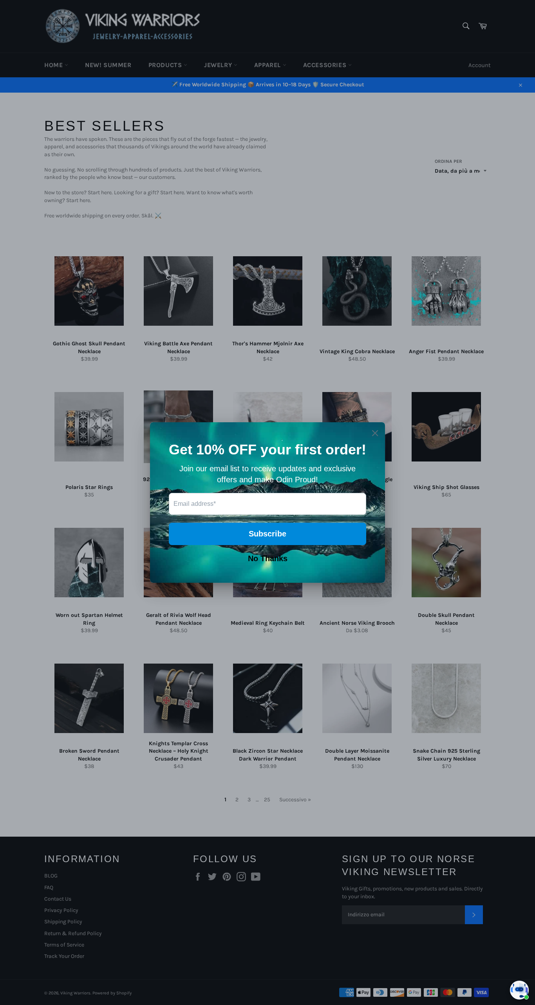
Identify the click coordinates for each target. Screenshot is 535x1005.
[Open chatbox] (519, 990)
